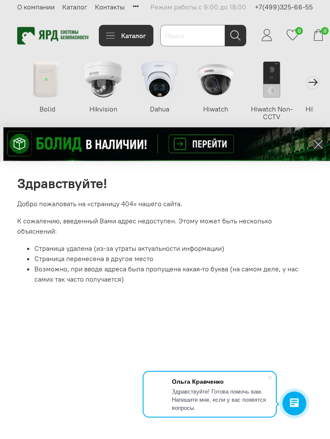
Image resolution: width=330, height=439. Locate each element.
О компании (36, 7)
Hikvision (103, 109)
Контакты (110, 7)
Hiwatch (215, 109)
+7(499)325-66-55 (284, 7)
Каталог (74, 7)
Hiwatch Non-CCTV (272, 113)
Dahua (159, 109)
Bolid (47, 109)
